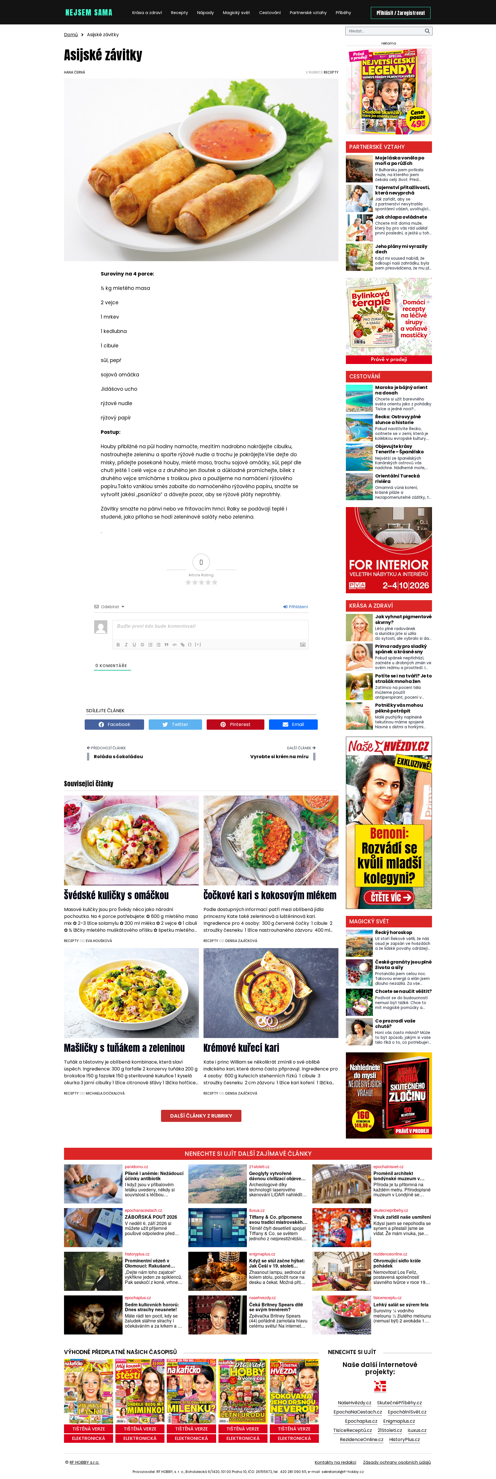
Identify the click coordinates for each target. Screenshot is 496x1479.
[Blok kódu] (174, 644)
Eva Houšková (99, 940)
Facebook (118, 724)
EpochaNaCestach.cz (358, 1412)
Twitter (179, 724)
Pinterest (240, 724)
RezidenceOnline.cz (361, 1439)
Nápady (205, 13)
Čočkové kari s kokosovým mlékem (270, 895)
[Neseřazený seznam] (158, 644)
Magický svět (236, 13)
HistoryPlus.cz (404, 1439)
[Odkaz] (183, 644)
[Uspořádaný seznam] (150, 644)
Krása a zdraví (147, 13)
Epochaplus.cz (361, 1421)
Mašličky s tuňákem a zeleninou (124, 1048)
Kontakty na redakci (335, 1462)
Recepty (179, 13)
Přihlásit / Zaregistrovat (401, 12)
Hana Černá (74, 72)
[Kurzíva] (126, 644)
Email (297, 724)
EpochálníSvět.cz (407, 1412)
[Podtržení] (134, 644)
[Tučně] (118, 644)
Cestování (270, 13)
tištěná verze (88, 1429)
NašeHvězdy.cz (354, 1402)
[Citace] (166, 644)
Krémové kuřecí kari (241, 1048)
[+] (198, 644)
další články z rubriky (201, 1115)
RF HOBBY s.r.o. (84, 1462)
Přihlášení (298, 607)
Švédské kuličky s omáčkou (116, 895)
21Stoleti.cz (390, 1430)
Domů (71, 34)
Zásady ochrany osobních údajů (397, 1462)
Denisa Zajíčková (241, 940)
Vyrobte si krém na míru (279, 756)
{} (190, 644)
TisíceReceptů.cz (352, 1430)
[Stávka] (142, 644)
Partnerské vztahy (308, 13)
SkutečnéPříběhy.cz (399, 1402)
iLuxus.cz (417, 1430)
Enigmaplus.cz (399, 1421)
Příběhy (343, 13)
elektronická (88, 1438)
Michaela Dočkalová (105, 1093)
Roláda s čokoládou (118, 756)
